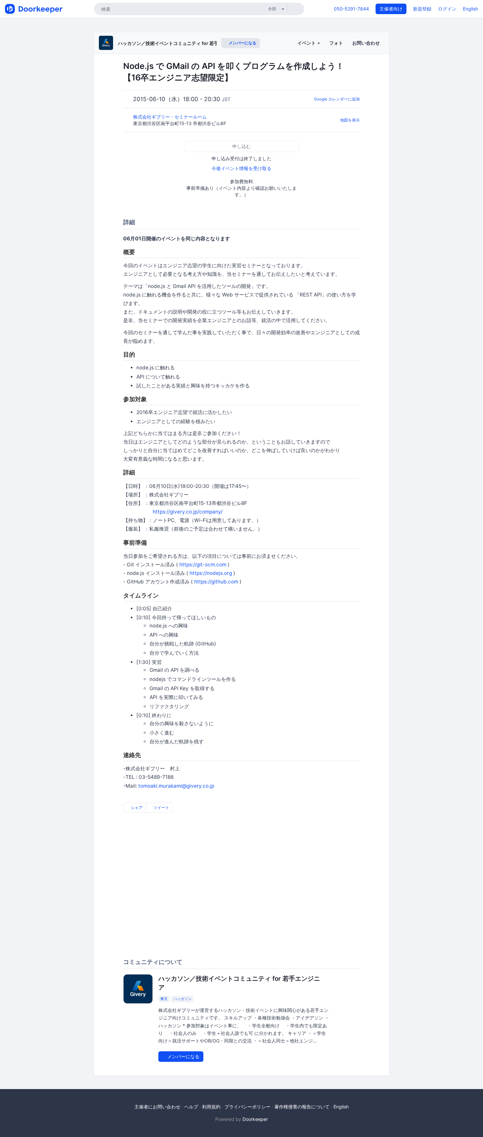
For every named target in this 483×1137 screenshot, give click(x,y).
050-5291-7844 (351, 8)
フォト (336, 43)
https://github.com (216, 582)
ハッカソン (182, 998)
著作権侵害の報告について (302, 1106)
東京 (164, 998)
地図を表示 (350, 120)
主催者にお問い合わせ (157, 1106)
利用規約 (211, 1106)
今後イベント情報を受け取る (241, 168)
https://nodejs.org (211, 573)
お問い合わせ (366, 43)
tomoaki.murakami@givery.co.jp (176, 786)
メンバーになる (242, 42)
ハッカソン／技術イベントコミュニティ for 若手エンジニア (180, 43)
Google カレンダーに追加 (337, 99)
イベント (307, 43)
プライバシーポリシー (247, 1106)
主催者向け (391, 8)
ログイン (447, 8)
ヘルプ (191, 1106)
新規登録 (422, 8)
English (470, 8)
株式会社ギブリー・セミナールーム (170, 117)
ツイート (160, 807)
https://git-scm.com (202, 564)
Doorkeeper (255, 1119)
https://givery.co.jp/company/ (187, 512)
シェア (136, 807)
